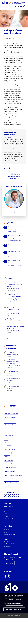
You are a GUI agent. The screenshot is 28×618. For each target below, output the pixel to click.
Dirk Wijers (13, 212)
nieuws (6, 539)
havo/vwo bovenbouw (11, 413)
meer (7, 271)
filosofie (7, 456)
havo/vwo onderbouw (11, 417)
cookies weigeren (14, 615)
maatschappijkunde (11, 467)
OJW (6, 486)
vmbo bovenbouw (10, 432)
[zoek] (24, 6)
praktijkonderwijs (10, 424)
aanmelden (10, 563)
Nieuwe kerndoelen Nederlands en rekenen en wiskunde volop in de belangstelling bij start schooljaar (14, 298)
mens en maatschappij (11, 482)
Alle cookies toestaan (14, 603)
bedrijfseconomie (10, 449)
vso (6, 439)
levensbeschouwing (11, 464)
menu (17, 6)
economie (8, 453)
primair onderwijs (9, 506)
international (7, 546)
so (5, 428)
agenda (6, 536)
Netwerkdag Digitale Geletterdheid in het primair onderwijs (14, 254)
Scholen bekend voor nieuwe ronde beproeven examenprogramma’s (15, 328)
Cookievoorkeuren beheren (14, 609)
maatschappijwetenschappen (13, 475)
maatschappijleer (10, 471)
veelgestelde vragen (10, 534)
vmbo (5, 513)
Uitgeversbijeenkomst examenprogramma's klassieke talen (14, 229)
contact (6, 532)
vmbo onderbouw (10, 435)
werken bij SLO (8, 541)
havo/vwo (7, 516)
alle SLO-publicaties (9, 544)
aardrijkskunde (9, 445)
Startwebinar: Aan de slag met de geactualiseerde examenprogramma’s (15, 238)
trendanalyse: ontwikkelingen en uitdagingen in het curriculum (14, 175)
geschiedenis (9, 460)
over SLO (6, 529)
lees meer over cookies (14, 599)
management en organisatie (13, 479)
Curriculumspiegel (9, 137)
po (5, 421)
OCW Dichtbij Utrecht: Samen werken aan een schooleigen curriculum (15, 263)
